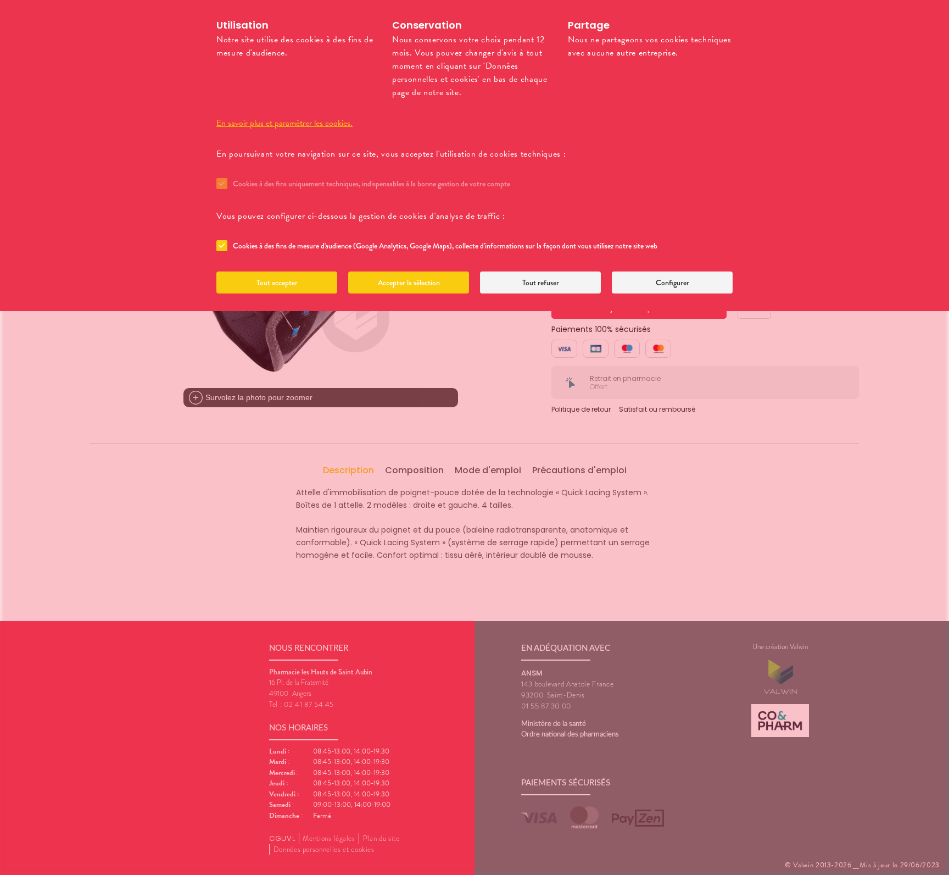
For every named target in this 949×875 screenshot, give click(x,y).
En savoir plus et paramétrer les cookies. (284, 123)
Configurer (672, 282)
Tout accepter (277, 282)
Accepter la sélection (409, 282)
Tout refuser (540, 282)
